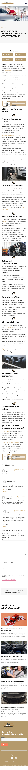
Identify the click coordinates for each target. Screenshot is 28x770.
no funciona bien (9, 327)
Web (3, 568)
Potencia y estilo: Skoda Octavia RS (11, 656)
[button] (26, 3)
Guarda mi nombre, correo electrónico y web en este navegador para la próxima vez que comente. (13, 575)
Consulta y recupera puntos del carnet (12, 681)
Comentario (5, 539)
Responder (4, 475)
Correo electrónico (7, 562)
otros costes (8, 70)
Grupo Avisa (7, 431)
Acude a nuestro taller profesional (10, 442)
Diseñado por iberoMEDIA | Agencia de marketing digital (14, 765)
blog (4, 489)
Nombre (4, 557)
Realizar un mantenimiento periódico (11, 135)
